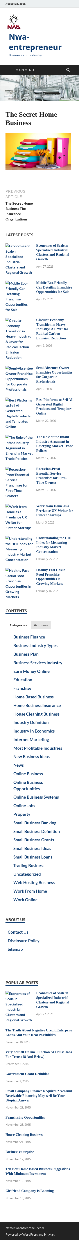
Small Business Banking (34, 822)
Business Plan (26, 654)
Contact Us (18, 932)
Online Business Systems (36, 797)
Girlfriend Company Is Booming (29, 1191)
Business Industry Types (35, 645)
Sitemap (15, 949)
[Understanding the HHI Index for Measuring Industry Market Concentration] (19, 538)
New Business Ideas (31, 756)
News (18, 765)
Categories (18, 625)
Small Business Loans (32, 856)
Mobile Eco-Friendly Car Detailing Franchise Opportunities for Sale (54, 287)
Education (22, 679)
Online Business (28, 773)
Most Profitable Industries (37, 748)
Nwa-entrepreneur (35, 41)
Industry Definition (31, 722)
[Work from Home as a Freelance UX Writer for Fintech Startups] (19, 506)
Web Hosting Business (34, 882)
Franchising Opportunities (25, 1117)
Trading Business (28, 865)
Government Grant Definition (27, 1074)
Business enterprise (19, 1152)
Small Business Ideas (32, 848)
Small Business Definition (36, 831)
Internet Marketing (31, 739)
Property (21, 814)
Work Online (25, 899)
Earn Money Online (31, 671)
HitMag (49, 1234)
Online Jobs (24, 805)
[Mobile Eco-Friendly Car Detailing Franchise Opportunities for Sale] (19, 283)
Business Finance (29, 636)
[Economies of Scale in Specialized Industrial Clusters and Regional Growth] (19, 246)
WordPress (30, 1234)
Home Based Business (33, 696)
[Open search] (68, 70)
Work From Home (30, 891)
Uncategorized (27, 874)
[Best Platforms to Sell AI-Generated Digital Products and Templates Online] (19, 400)
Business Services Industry (37, 662)
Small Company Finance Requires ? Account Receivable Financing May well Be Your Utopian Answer (38, 1095)
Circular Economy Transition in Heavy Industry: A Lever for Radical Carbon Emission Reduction (52, 329)
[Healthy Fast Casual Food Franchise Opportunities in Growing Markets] (19, 570)
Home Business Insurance (37, 705)
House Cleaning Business (36, 713)
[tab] (18, 625)
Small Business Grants (33, 839)
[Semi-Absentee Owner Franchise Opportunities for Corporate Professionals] (19, 368)
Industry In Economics (34, 730)
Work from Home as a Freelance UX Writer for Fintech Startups (54, 510)
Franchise (22, 688)
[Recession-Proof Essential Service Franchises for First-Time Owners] (19, 469)
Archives (41, 625)
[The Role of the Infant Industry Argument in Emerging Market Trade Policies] (19, 437)
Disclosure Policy (24, 940)
